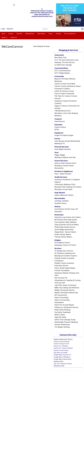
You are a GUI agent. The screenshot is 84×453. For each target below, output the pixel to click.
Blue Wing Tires (60, 57)
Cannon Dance (60, 127)
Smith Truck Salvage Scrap (64, 320)
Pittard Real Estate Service (64, 227)
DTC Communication (62, 71)
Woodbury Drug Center (63, 189)
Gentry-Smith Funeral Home (65, 163)
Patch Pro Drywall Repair (64, 305)
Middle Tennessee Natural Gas (66, 293)
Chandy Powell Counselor (64, 258)
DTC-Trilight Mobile (62, 73)
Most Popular (41, 33)
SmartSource (59, 121)
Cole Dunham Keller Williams (65, 222)
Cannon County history (61, 350)
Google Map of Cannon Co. (63, 355)
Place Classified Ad (69, 33)
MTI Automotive (60, 295)
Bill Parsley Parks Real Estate (65, 220)
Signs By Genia (60, 317)
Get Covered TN (60, 278)
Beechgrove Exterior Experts (65, 256)
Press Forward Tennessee (64, 93)
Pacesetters (59, 302)
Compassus (59, 261)
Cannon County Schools (61, 341)
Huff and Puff (59, 283)
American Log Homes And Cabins (67, 217)
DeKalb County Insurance (64, 263)
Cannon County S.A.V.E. (61, 343)
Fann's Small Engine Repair (64, 268)
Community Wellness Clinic (64, 184)
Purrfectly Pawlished (62, 312)
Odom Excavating (61, 297)
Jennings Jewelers (61, 201)
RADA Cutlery (59, 315)
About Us (4, 37)
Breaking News (29, 33)
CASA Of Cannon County (64, 91)
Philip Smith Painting (62, 310)
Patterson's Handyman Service (66, 307)
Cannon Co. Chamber (61, 346)
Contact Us (13, 37)
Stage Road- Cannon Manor (65, 232)
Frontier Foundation (62, 270)
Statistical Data (58, 361)
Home (3, 33)
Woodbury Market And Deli (64, 157)
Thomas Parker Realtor (63, 237)
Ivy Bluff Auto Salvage (63, 65)
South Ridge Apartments (64, 229)
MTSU (56, 130)
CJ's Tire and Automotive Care (66, 60)
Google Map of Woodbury (62, 357)
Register (10, 29)
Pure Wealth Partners (62, 149)
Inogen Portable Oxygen (63, 135)
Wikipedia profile (59, 366)
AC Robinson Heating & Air (64, 253)
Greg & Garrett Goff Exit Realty (66, 225)
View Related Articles (41, 46)
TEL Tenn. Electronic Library (63, 363)
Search (50, 33)
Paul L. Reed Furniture (62, 174)
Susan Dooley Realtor (62, 234)
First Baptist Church (62, 243)
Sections (10, 33)
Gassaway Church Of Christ (65, 245)
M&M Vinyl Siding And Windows (66, 288)
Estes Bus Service (61, 265)
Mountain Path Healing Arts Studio (67, 187)
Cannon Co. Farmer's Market (63, 348)
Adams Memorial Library (63, 195)
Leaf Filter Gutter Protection (65, 285)
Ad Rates (58, 33)
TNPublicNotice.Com (62, 111)
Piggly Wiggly (59, 155)
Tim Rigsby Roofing (62, 327)
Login (3, 29)
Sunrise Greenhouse (62, 324)
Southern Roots (60, 203)
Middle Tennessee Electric (64, 290)
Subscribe (19, 33)
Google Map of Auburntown (62, 359)
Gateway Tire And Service (64, 62)
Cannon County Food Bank (64, 84)
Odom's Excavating (62, 300)
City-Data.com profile (60, 352)
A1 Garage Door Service (63, 251)
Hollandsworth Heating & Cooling (67, 280)
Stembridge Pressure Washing (66, 322)
